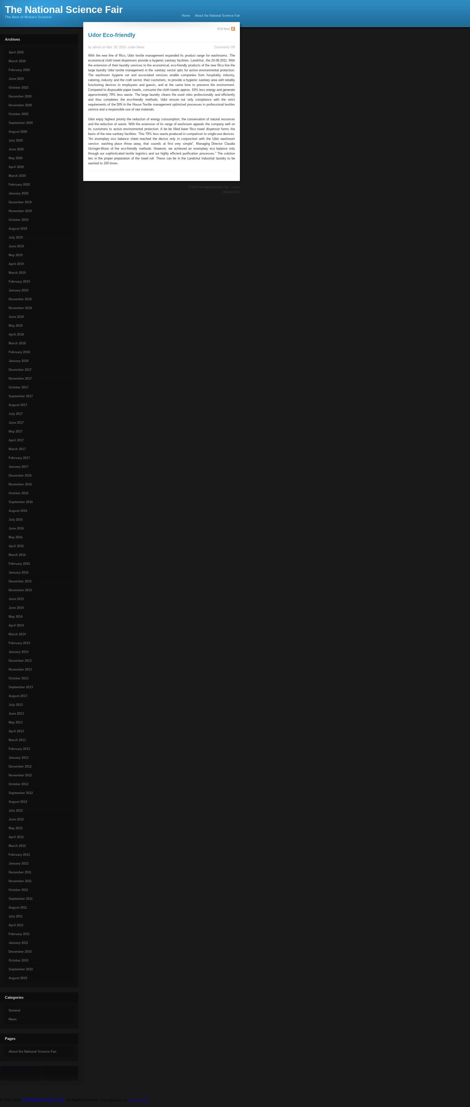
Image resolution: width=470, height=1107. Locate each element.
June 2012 (16, 819)
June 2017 (16, 422)
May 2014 (16, 616)
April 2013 (16, 731)
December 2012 (20, 766)
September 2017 (21, 396)
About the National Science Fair (217, 15)
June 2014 (16, 608)
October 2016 (18, 493)
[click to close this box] (0, 43)
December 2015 (20, 581)
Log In (236, 187)
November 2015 (20, 590)
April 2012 (16, 837)
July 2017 (16, 414)
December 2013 (20, 660)
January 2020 (18, 193)
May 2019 (16, 255)
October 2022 (18, 87)
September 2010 (21, 969)
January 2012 (18, 863)
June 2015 (16, 599)
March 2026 (17, 61)
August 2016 (18, 511)
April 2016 (16, 546)
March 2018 (17, 343)
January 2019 (18, 290)
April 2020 (16, 167)
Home (186, 15)
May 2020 (16, 158)
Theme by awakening (231, 192)
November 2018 (20, 308)
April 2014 (16, 625)
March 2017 (17, 449)
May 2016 (16, 537)
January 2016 (18, 572)
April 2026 (16, 52)
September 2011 (21, 899)
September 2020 (21, 123)
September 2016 (21, 502)
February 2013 (19, 749)
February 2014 (19, 643)
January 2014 (18, 652)
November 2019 (20, 211)
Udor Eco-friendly (111, 35)
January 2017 (18, 467)
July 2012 (16, 810)
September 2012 (21, 793)
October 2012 (18, 784)
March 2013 (17, 740)
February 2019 (19, 281)
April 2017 (16, 440)
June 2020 (16, 149)
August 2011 (18, 907)
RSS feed (223, 29)
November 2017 (20, 378)
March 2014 (17, 634)
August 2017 (18, 405)
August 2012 (18, 802)
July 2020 (16, 140)
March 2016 (17, 555)
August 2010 (18, 978)
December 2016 (20, 475)
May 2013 (16, 722)
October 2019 (18, 220)
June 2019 (16, 246)
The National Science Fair (64, 9)
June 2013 (16, 713)
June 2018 (16, 317)
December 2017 (20, 370)
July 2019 (16, 237)
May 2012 (16, 828)
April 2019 (16, 264)
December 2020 (20, 96)
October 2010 (18, 960)
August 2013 (18, 696)
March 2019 (17, 273)
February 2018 (19, 352)
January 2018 (18, 361)
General (14, 1010)
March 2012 (17, 846)
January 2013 (18, 757)
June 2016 (16, 528)
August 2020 (18, 131)
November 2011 (20, 881)
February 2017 (19, 458)
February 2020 (19, 184)
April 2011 (16, 925)
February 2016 (19, 564)
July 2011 (16, 916)
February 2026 (19, 70)
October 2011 (18, 890)
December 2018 (20, 299)
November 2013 (20, 669)
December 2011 (20, 872)
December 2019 (20, 202)
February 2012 (19, 854)
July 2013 (16, 705)
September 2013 (21, 687)
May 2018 (16, 325)
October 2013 (18, 678)
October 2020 (18, 114)
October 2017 (18, 387)
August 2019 (18, 228)
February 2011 (19, 934)
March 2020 (17, 176)
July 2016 (16, 519)
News (13, 1019)
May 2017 (16, 431)
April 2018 (16, 334)
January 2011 (18, 943)
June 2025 (16, 79)
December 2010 (20, 951)
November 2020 (20, 105)
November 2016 (20, 484)
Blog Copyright (138, 1100)
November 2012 (20, 775)
